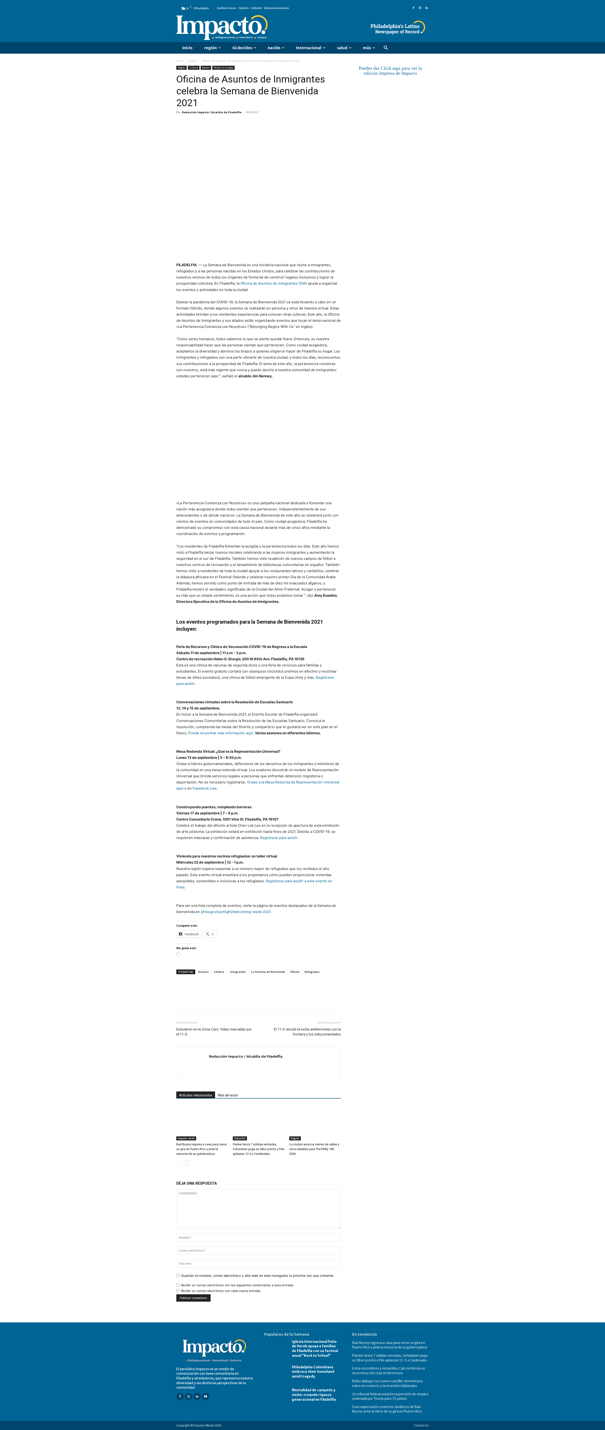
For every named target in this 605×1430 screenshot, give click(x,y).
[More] (236, 123)
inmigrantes (238, 972)
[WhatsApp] (213, 123)
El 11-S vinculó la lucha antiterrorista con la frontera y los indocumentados (307, 1031)
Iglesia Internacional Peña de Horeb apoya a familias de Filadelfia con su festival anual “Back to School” (315, 1348)
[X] (192, 123)
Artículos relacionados (195, 1095)
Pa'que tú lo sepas (223, 67)
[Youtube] (205, 1396)
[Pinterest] (202, 123)
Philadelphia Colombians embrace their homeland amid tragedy (313, 1371)
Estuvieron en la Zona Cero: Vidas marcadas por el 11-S (214, 1031)
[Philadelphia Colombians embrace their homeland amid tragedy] (275, 1372)
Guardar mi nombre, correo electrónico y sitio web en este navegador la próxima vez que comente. (257, 1276)
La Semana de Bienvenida (268, 972)
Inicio (179, 61)
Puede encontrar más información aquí (220, 733)
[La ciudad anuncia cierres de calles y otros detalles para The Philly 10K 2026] (315, 1122)
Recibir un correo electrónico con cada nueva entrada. (221, 1291)
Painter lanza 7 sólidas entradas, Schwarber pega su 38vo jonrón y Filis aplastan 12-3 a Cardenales (258, 1149)
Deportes (240, 1138)
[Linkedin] (426, 8)
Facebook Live (205, 788)
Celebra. (219, 972)
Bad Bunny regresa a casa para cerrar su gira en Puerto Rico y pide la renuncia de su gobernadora (201, 1149)
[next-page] (187, 1163)
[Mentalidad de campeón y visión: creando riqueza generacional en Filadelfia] (275, 1395)
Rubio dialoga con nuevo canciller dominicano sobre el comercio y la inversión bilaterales (387, 1383)
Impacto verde (186, 1138)
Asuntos (203, 972)
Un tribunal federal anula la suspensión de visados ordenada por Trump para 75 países (390, 1396)
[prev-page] (179, 1163)
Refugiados (312, 972)
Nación (206, 67)
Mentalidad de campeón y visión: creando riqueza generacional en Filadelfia (314, 1394)
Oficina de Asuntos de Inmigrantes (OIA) (273, 283)
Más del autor (228, 1095)
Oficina (294, 972)
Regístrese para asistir (278, 837)
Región (192, 61)
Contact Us (421, 1425)
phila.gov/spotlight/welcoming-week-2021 (236, 911)
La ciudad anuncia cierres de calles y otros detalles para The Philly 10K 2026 (314, 1149)
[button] (386, 48)
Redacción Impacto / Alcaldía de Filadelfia (212, 112)
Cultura (193, 67)
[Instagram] (420, 8)
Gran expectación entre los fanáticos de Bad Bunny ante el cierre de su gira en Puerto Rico (387, 1409)
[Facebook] (413, 8)
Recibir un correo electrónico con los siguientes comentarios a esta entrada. (237, 1285)
